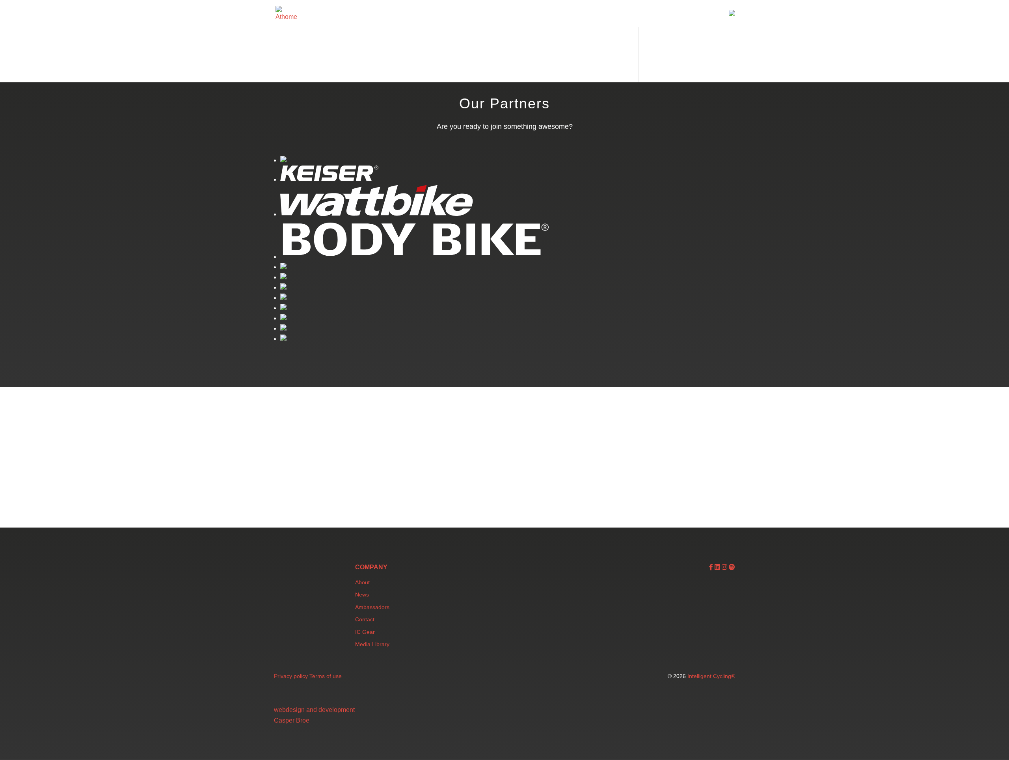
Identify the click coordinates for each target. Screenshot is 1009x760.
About (362, 582)
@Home (630, 14)
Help (700, 14)
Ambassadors (372, 607)
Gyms (556, 14)
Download (667, 14)
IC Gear (365, 632)
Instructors (591, 14)
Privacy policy (291, 676)
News (362, 594)
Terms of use (325, 676)
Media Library (372, 644)
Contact (364, 619)
